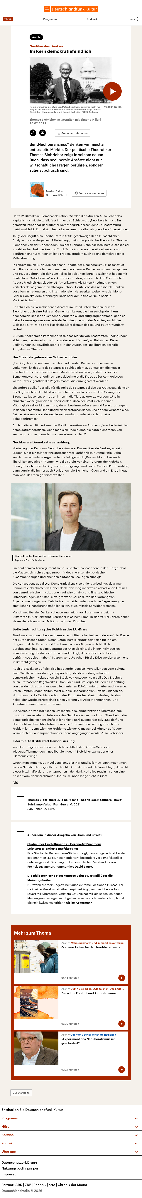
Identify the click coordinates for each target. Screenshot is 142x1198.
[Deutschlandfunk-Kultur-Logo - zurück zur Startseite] (71, 9)
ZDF (29, 1185)
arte (53, 1185)
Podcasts (92, 19)
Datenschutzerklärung (19, 1162)
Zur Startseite (21, 1092)
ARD (19, 1185)
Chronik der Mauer (72, 1185)
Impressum (10, 1174)
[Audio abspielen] (112, 91)
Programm (50, 19)
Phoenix (40, 1185)
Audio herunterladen (74, 132)
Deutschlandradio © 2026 (21, 1191)
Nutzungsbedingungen (19, 1168)
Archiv (36, 37)
